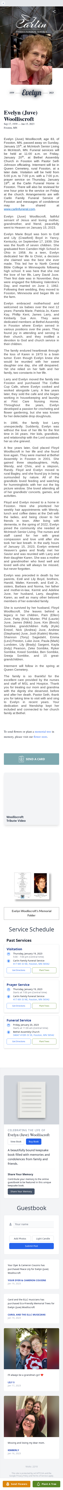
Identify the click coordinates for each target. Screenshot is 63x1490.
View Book (15, 1141)
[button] (31, 1348)
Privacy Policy (22, 1475)
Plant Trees (44, 970)
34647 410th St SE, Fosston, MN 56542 (33, 1035)
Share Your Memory (21, 1191)
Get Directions (18, 970)
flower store (40, 737)
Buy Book (34, 1141)
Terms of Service (40, 1475)
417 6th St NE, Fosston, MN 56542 (31, 963)
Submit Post (31, 1245)
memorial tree (43, 731)
